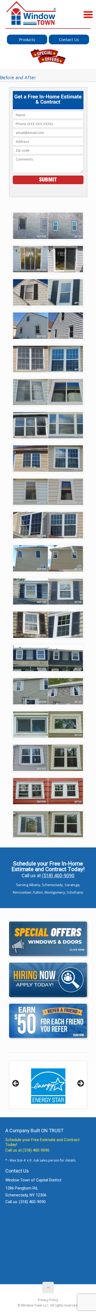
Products (27, 39)
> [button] (80, 1084)
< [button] (16, 1084)
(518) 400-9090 (58, 875)
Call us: (25, 1201)
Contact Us (69, 39)
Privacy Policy (48, 1300)
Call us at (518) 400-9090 (27, 1150)
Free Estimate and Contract (55, 1139)
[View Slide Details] (48, 1085)
